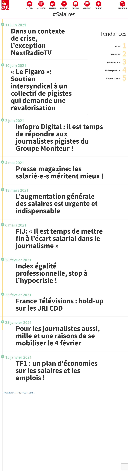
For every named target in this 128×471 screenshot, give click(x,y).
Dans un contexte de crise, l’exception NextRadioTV (38, 41)
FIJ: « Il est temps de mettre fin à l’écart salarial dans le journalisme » (59, 238)
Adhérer (98, 8)
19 (23, 393)
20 (25, 393)
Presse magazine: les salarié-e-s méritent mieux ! (60, 172)
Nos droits (64, 8)
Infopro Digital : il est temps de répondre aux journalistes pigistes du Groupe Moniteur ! (59, 137)
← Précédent (7, 393)
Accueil (29, 8)
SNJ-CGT (116, 54)
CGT (118, 46)
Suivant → (30, 393)
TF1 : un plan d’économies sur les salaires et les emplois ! (57, 370)
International (113, 78)
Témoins (75, 8)
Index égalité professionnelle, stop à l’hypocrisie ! (52, 273)
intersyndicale (113, 70)
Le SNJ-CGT (87, 8)
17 (17, 393)
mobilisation (114, 62)
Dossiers (52, 8)
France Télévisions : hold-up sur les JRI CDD (60, 304)
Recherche (122, 8)
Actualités (41, 8)
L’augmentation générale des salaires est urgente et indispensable (57, 203)
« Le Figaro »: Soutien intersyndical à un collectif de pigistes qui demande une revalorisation (41, 89)
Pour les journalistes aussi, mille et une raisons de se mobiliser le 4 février (58, 336)
